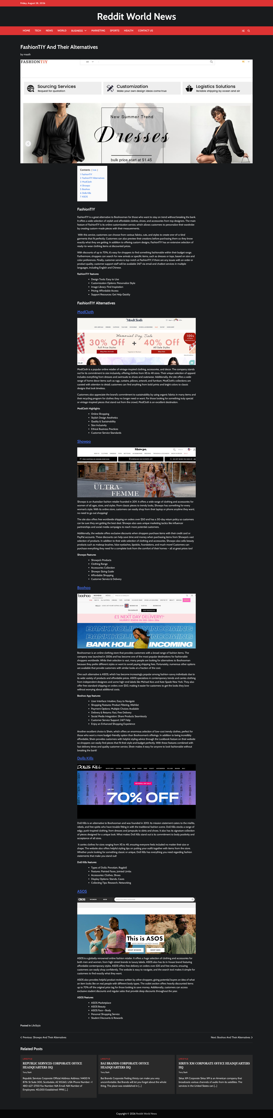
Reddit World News (136, 16)
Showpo (84, 441)
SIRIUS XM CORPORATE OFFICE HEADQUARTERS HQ (214, 1065)
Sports (114, 30)
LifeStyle (36, 1025)
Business (77, 30)
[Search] (248, 30)
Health (128, 30)
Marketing (98, 30)
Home (26, 30)
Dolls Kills (85, 758)
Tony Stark (27, 1072)
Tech (38, 30)
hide (95, 170)
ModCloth (85, 312)
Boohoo (84, 587)
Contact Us (145, 30)
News (49, 30)
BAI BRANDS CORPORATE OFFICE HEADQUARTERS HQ (125, 1065)
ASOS (82, 891)
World (62, 30)
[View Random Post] (243, 30)
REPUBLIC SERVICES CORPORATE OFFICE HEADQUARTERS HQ (52, 1065)
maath (27, 54)
